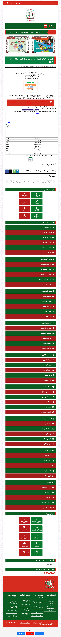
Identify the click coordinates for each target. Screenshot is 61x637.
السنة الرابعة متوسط (46, 274)
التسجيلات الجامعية (46, 323)
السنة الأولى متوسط (46, 259)
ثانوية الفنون (48, 316)
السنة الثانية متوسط (46, 264)
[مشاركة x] (10, 171)
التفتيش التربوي (48, 470)
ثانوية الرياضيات (48, 311)
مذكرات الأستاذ (48, 460)
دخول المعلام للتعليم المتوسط (48, 164)
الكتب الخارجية (47, 423)
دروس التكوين (48, 380)
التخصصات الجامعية (46, 333)
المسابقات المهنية (47, 386)
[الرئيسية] (51, 26)
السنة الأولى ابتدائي (47, 232)
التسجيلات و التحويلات (46, 397)
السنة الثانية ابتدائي (46, 237)
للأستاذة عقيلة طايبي (25, 623)
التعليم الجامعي (50, 606)
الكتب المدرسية (47, 418)
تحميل (7, 138)
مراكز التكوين (48, 375)
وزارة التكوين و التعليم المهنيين (38, 611)
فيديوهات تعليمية (47, 492)
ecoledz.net (43, 624)
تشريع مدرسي (47, 407)
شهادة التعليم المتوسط (45, 279)
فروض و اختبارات (47, 487)
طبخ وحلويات (48, 365)
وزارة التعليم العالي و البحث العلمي (37, 607)
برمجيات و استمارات (46, 392)
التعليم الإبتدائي (50, 601)
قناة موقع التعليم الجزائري (25, 609)
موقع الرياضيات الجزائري (25, 605)
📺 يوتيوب (30, 633)
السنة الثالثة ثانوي (47, 301)
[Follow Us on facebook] (6, 622)
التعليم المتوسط (50, 608)
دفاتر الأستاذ (48, 455)
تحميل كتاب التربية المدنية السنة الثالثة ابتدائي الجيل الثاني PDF (18, 49)
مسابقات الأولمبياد (47, 502)
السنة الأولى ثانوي (47, 291)
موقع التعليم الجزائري (26, 601)
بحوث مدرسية (48, 497)
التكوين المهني (50, 610)
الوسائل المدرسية (47, 428)
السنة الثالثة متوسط (46, 269)
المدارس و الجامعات (46, 328)
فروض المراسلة (24, 66)
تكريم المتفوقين (47, 507)
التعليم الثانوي (51, 603)
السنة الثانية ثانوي (47, 296)
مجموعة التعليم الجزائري (25, 614)
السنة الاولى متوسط (34, 66)
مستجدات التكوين (47, 355)
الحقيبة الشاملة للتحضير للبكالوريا (13, 607)
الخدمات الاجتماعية (46, 412)
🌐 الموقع (21, 633)
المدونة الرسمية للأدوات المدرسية (12, 611)
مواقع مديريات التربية (36, 615)
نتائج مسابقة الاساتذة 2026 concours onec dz (43, 49)
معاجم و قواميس (47, 444)
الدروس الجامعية (47, 338)
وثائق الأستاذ (48, 450)
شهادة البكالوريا (47, 306)
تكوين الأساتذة (47, 475)
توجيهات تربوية (47, 482)
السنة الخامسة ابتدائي (45, 252)
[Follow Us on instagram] (9, 622)
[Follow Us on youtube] (12, 622)
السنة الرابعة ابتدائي (46, 247)
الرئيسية (41, 66)
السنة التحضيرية (47, 227)
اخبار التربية (48, 402)
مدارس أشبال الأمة (46, 284)
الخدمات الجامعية (46, 348)
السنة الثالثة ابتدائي (47, 242)
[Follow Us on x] (15, 622)
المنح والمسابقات (47, 343)
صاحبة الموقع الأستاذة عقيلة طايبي (12, 615)
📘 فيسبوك (39, 633)
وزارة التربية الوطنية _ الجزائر (37, 602)
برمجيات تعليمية (47, 465)
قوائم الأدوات (48, 434)
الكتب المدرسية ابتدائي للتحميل (12, 602)
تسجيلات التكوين (47, 360)
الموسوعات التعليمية (45, 439)
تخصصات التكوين (46, 370)
